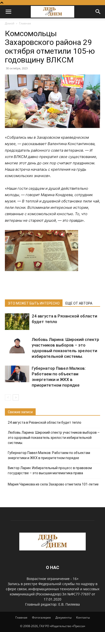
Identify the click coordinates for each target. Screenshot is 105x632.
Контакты (83, 617)
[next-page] (16, 397)
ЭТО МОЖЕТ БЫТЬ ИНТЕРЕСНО (34, 303)
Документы (63, 617)
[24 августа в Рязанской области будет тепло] (17, 321)
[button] (8, 11)
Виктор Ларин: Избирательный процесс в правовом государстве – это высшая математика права (50, 470)
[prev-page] (8, 397)
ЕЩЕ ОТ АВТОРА (78, 303)
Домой (9, 23)
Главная (25, 23)
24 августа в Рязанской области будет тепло (44, 422)
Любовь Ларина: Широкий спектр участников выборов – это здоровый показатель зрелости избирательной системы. (54, 438)
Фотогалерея (41, 617)
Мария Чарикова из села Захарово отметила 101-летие (53, 484)
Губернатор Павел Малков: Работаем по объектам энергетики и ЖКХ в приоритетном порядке (49, 455)
